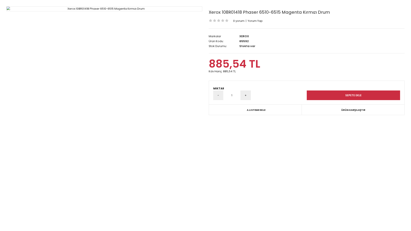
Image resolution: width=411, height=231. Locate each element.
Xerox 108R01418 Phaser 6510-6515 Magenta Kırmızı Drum (269, 12)
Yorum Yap (255, 21)
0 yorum (238, 21)
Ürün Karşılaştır (353, 110)
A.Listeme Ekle (256, 110)
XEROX (244, 36)
